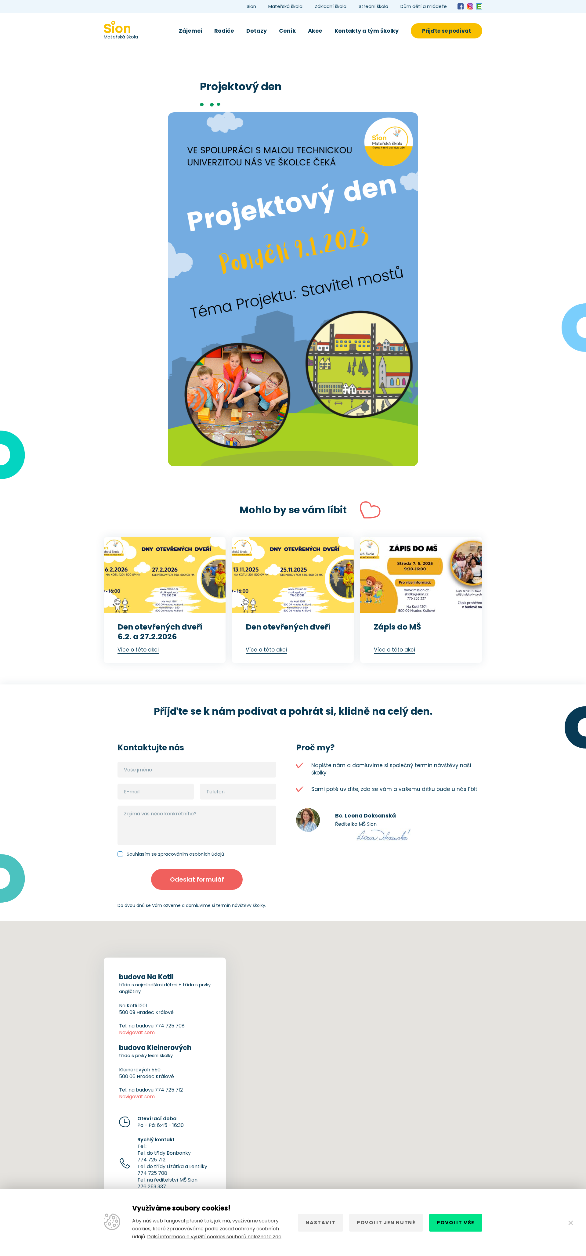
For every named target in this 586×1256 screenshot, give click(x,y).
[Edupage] (479, 6)
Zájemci (190, 30)
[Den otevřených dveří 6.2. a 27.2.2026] (165, 575)
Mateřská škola (285, 6)
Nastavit (320, 1222)
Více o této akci (138, 649)
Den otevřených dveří (288, 627)
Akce (315, 30)
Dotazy (256, 30)
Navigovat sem (137, 1032)
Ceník (287, 30)
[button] (293, 1066)
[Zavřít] (570, 1222)
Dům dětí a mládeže (423, 6)
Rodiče (224, 30)
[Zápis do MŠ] (421, 575)
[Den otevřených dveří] (293, 575)
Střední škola (373, 6)
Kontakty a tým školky (367, 30)
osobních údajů (206, 854)
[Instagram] (470, 6)
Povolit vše (456, 1222)
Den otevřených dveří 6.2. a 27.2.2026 (160, 632)
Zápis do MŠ (397, 627)
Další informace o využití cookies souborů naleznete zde (214, 1236)
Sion (251, 6)
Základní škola (330, 6)
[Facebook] (461, 6)
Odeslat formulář (197, 879)
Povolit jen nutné (386, 1222)
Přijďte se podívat (446, 30)
